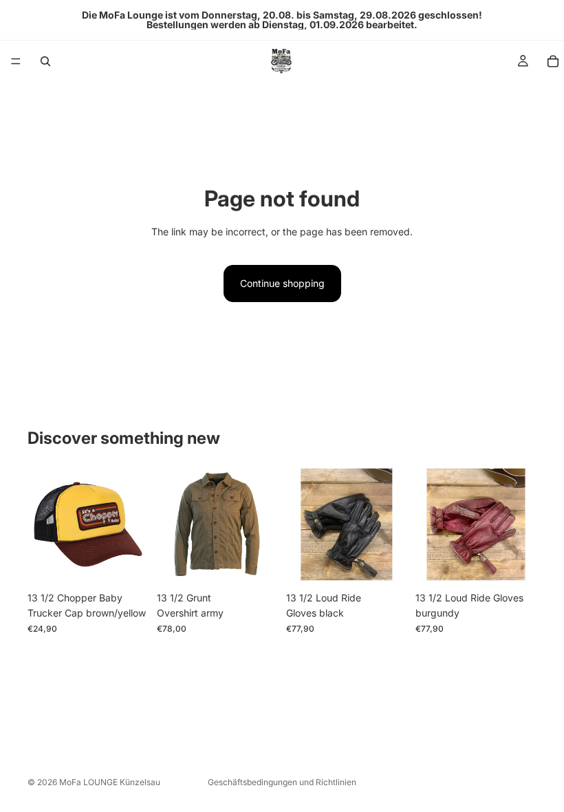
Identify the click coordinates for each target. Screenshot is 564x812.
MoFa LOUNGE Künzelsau (109, 782)
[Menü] (16, 61)
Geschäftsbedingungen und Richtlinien (282, 782)
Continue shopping (282, 283)
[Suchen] (45, 61)
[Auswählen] (256, 563)
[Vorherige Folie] (301, 524)
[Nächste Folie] (392, 524)
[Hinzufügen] (127, 563)
